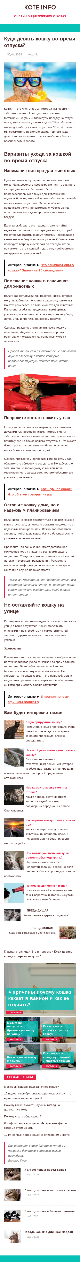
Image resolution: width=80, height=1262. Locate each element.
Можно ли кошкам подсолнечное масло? (31, 1086)
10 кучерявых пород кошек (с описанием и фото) (37, 1135)
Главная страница (16, 951)
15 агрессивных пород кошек (45, 1169)
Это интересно (41, 951)
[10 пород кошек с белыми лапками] (12, 1220)
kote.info (33, 54)
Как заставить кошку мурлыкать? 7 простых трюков (57, 1057)
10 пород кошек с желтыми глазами (50, 1190)
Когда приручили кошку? (44, 722)
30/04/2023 (14, 54)
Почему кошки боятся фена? (46, 885)
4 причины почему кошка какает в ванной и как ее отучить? (39, 999)
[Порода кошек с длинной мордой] (12, 1240)
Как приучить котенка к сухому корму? (55, 1030)
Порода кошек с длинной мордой (48, 1232)
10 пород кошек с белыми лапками (50, 1211)
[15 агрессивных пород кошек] (12, 1178)
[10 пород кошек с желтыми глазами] (12, 1199)
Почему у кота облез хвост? (22, 1116)
